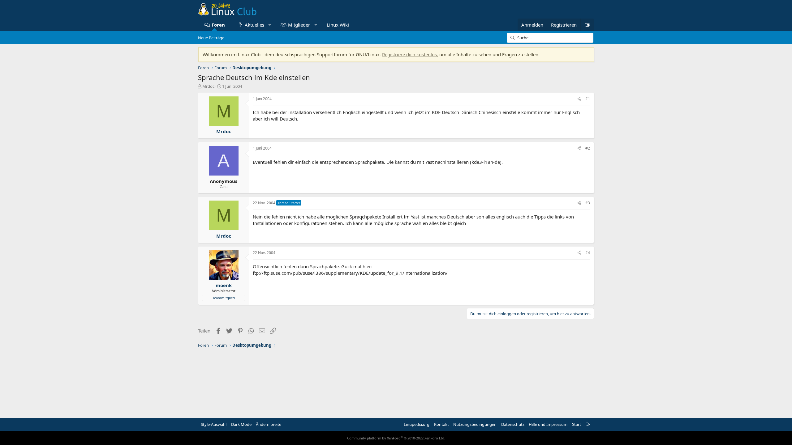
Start (576, 424)
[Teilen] (579, 99)
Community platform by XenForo (396, 438)
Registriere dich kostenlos (409, 54)
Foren (218, 25)
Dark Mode (241, 424)
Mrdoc (208, 86)
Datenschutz (512, 424)
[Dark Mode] (587, 25)
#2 (587, 148)
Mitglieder (299, 25)
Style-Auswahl (213, 424)
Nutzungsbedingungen (475, 424)
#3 (587, 203)
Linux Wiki (338, 25)
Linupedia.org (416, 424)
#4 (587, 252)
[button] (269, 25)
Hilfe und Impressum (548, 424)
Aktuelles (254, 25)
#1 (587, 98)
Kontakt (441, 424)
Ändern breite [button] (268, 424)
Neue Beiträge (211, 37)
